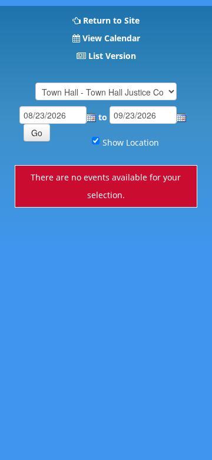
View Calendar (111, 38)
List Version (112, 55)
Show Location (130, 142)
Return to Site (111, 20)
